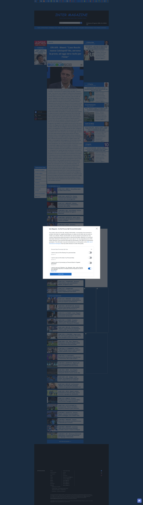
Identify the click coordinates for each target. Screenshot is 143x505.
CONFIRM (61, 274)
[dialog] (71, 252)
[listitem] (71, 249)
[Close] (97, 229)
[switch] (90, 253)
